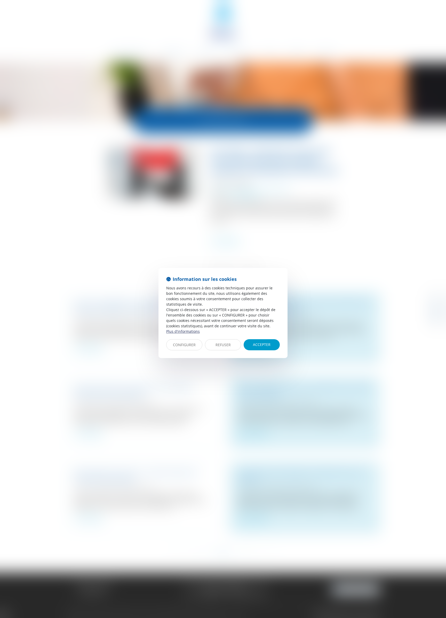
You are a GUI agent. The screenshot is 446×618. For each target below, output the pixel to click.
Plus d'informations (183, 331)
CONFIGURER (184, 344)
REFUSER (223, 344)
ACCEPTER (261, 344)
